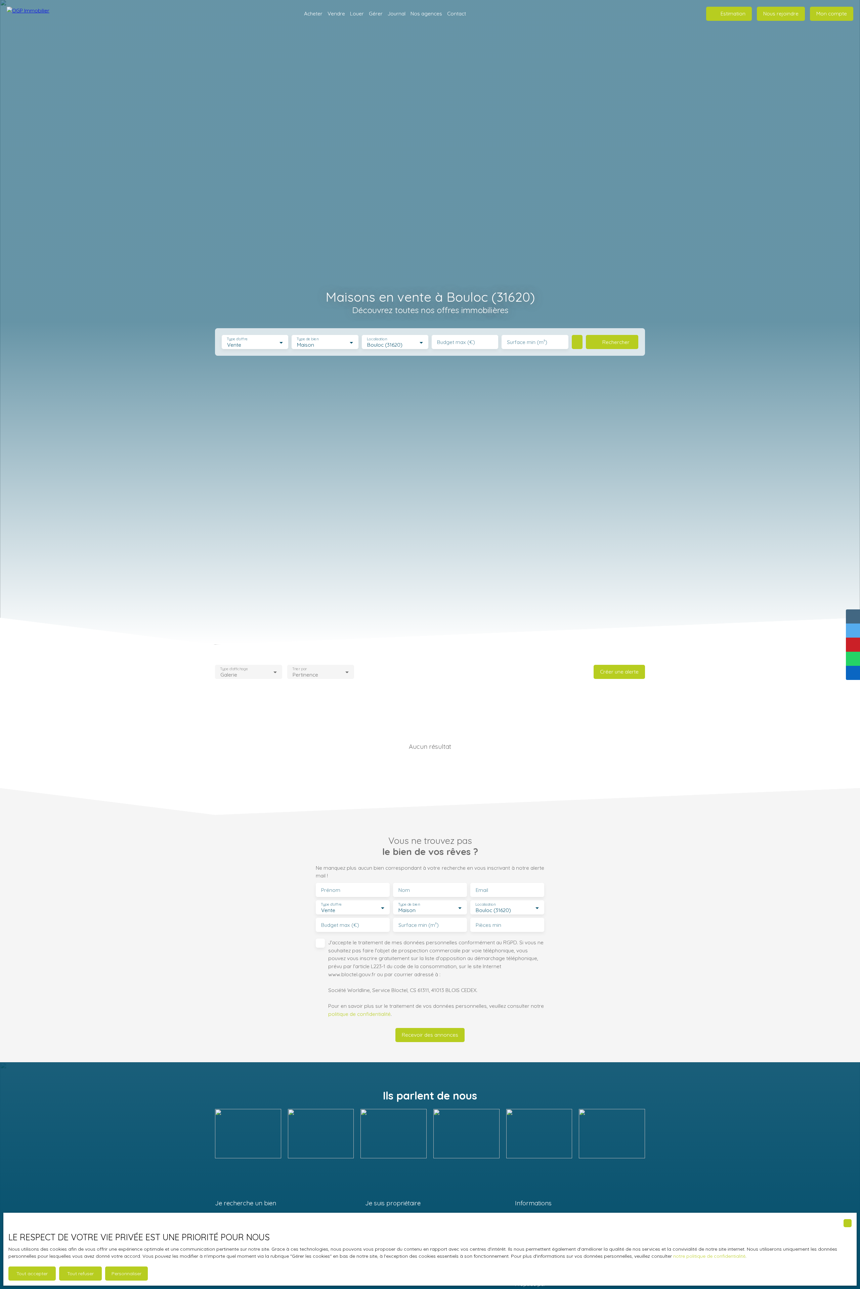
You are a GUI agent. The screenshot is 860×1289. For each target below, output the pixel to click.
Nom (404, 890)
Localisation (377, 339)
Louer (357, 13)
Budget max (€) (456, 342)
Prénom (330, 890)
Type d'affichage (234, 669)
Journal (396, 13)
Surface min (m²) (527, 342)
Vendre (336, 13)
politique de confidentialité (359, 1014)
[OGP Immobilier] (40, 14)
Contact (456, 13)
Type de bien (307, 339)
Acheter (313, 13)
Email (482, 890)
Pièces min (488, 925)
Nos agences (426, 13)
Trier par (299, 669)
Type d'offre (237, 339)
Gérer (376, 13)
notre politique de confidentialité (709, 1256)
